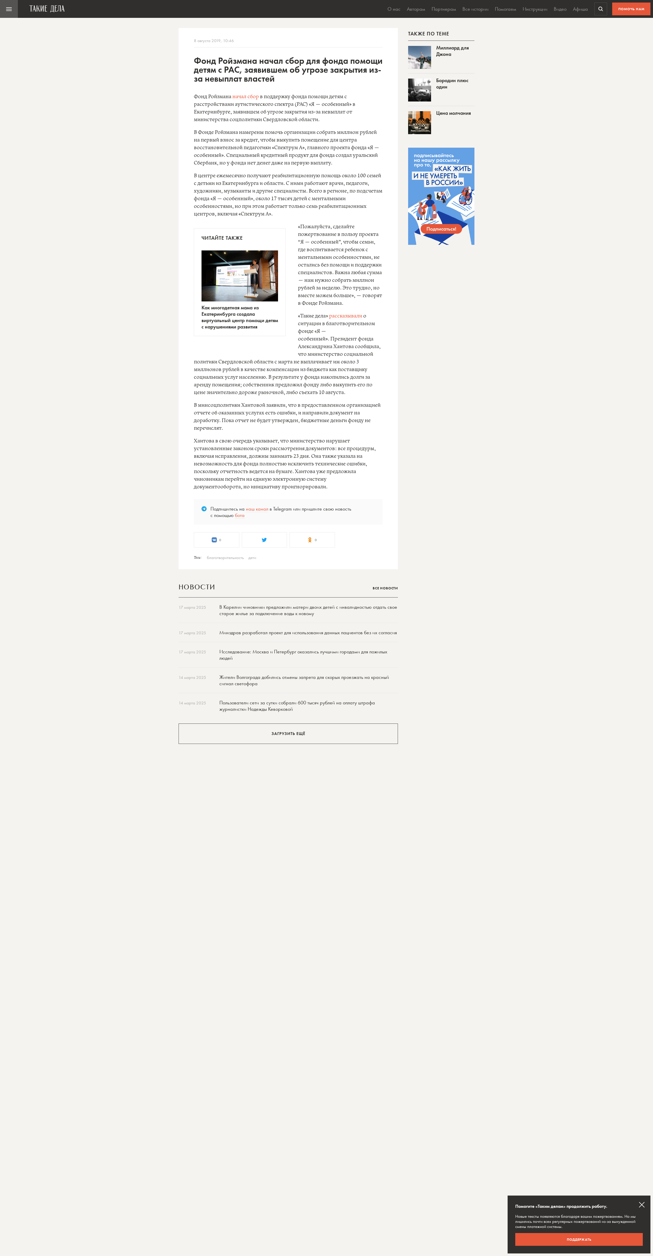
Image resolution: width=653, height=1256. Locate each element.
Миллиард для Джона (452, 50)
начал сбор (245, 96)
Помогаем (505, 9)
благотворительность (225, 557)
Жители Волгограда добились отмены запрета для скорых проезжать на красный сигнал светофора (304, 680)
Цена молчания (453, 113)
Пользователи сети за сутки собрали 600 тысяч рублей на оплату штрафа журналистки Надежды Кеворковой (297, 705)
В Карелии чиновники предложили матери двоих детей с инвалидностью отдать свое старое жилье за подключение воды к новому (308, 610)
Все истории (475, 9)
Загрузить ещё (288, 733)
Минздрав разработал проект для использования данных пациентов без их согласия (308, 632)
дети (252, 557)
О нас (393, 9)
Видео (560, 9)
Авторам (416, 9)
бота (240, 515)
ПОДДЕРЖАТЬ (579, 1239)
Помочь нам (631, 9)
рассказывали (345, 316)
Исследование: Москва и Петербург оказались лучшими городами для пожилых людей (303, 654)
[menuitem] (9, 9)
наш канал (257, 508)
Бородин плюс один (452, 83)
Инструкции (535, 9)
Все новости (385, 588)
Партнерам (444, 9)
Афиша (580, 9)
